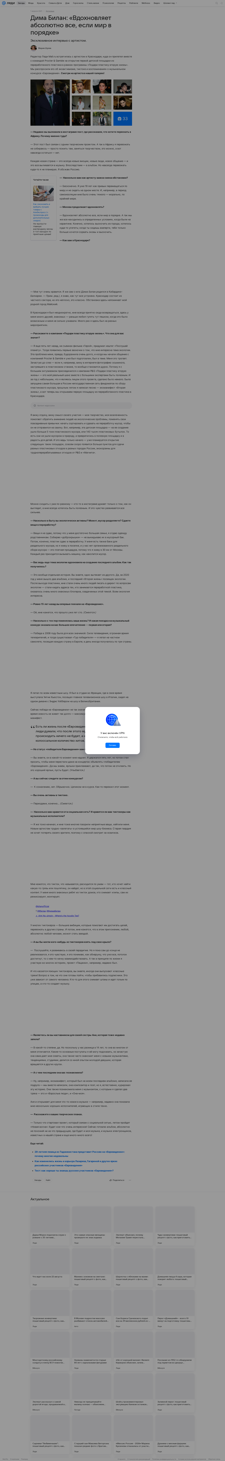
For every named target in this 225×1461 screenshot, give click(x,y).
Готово (112, 745)
